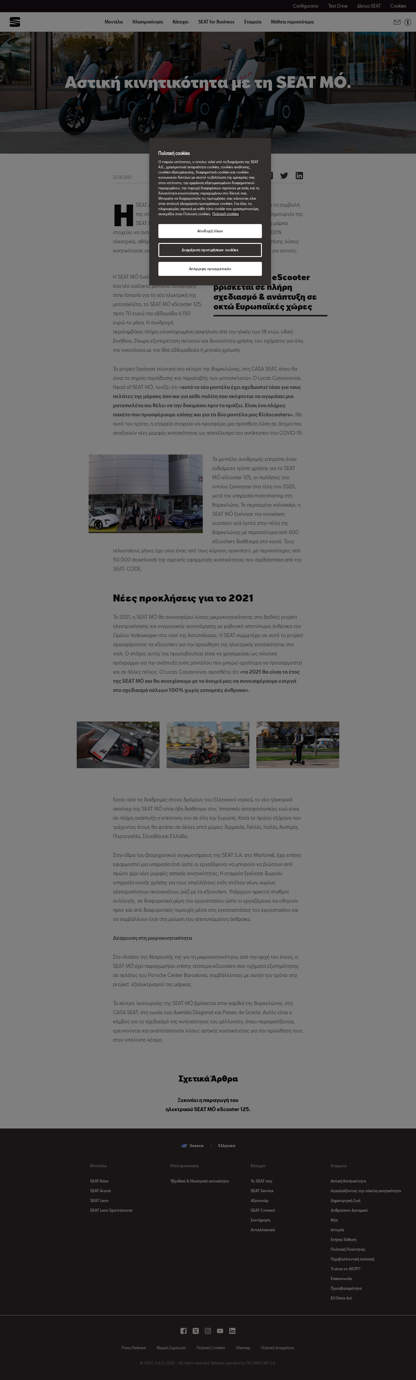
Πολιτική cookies (225, 214)
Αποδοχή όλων (210, 231)
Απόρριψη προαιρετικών (210, 269)
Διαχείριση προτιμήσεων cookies (210, 250)
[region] (210, 211)
